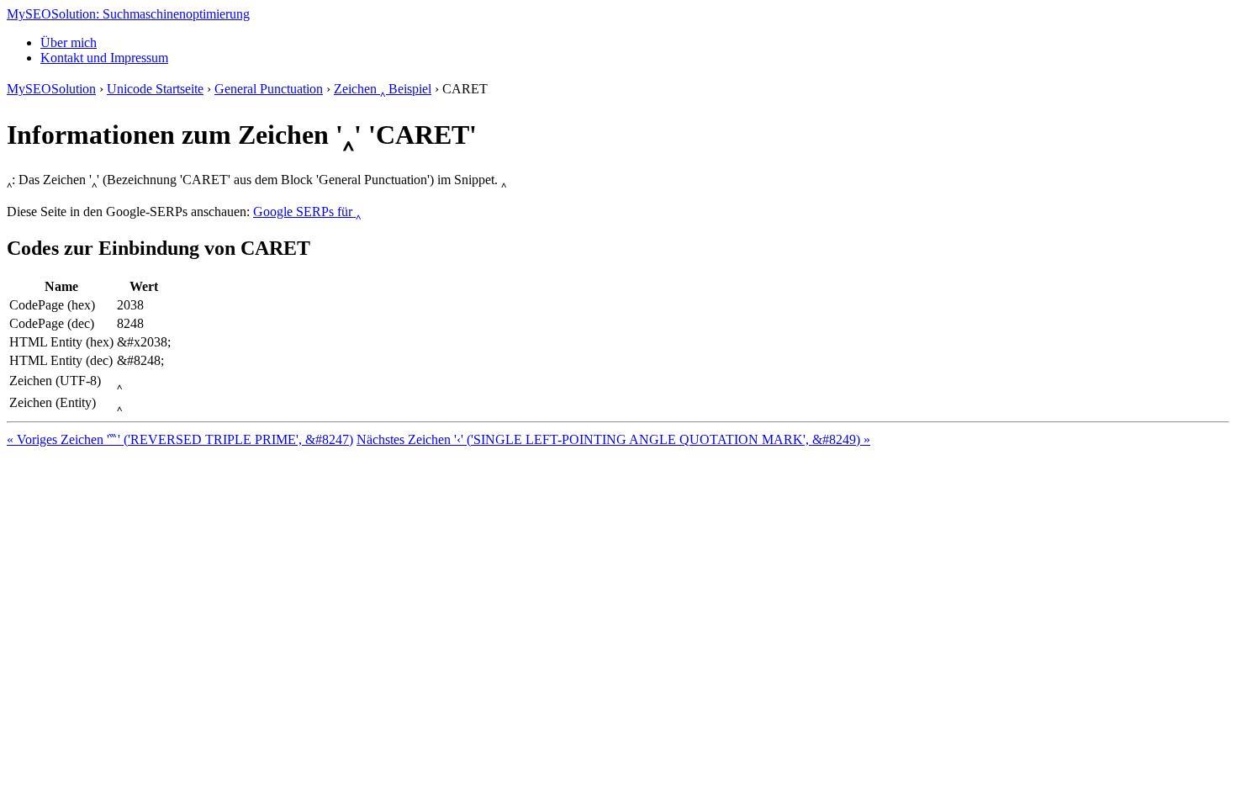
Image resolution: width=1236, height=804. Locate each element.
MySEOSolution (51, 89)
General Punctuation (268, 89)
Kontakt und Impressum (104, 57)
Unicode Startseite (155, 89)
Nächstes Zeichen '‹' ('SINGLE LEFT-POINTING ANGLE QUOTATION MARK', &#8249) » (613, 439)
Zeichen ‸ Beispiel (382, 89)
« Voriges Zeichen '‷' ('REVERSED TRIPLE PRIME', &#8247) (180, 439)
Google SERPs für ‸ (307, 211)
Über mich (68, 42)
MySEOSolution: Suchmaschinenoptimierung (128, 14)
